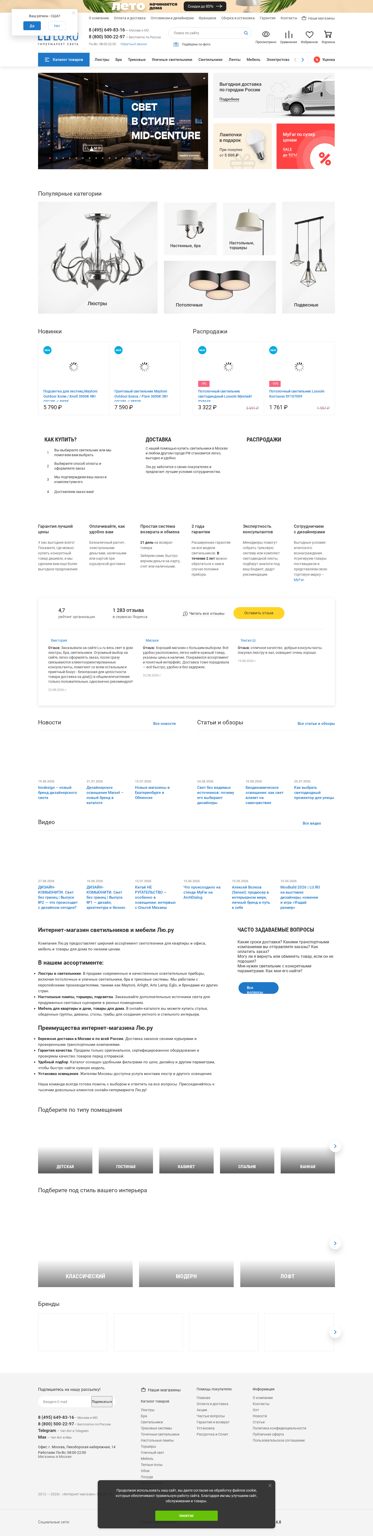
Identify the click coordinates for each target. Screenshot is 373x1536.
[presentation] (335, 1248)
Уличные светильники (172, 59)
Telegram (47, 1532)
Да (32, 26)
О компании (99, 18)
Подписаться (102, 1504)
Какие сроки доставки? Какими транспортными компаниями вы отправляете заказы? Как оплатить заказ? (283, 1049)
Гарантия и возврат (213, 1524)
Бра (118, 59)
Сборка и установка (238, 18)
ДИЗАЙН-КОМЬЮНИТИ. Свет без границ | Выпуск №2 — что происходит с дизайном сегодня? (58, 999)
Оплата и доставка (130, 18)
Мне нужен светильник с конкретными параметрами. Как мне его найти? (274, 1071)
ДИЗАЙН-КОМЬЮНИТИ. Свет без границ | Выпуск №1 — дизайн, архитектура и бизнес (106, 999)
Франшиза (207, 18)
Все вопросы (255, 1092)
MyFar (299, 682)
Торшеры (258, 579)
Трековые (137, 59)
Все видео (312, 925)
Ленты (235, 59)
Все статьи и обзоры (316, 826)
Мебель (253, 59)
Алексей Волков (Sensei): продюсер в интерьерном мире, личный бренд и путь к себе (251, 999)
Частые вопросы (211, 1518)
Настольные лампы (268, 572)
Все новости (164, 826)
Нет (57, 26)
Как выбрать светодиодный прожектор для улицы (314, 895)
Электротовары (280, 59)
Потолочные (261, 586)
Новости (260, 1518)
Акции (202, 1512)
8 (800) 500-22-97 (107, 36)
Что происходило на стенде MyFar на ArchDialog (202, 994)
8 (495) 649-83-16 (107, 29)
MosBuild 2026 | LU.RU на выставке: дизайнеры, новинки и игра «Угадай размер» (300, 999)
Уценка (328, 59)
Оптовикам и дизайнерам (172, 18)
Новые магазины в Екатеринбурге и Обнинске (152, 895)
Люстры (102, 59)
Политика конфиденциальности (279, 1530)
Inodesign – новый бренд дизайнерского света (57, 895)
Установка (206, 1530)
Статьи (259, 1524)
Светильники (210, 59)
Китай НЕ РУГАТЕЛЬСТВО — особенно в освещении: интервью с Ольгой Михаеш (155, 999)
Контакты (289, 18)
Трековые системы (156, 1530)
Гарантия (268, 18)
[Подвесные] (308, 414)
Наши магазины (321, 18)
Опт (256, 1512)
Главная (203, 1500)
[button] (50, 158)
